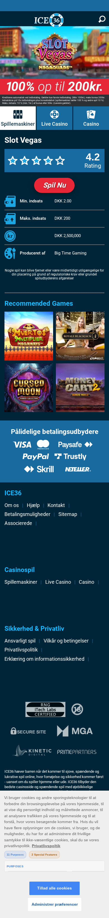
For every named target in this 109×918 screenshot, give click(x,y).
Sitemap (67, 514)
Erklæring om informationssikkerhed (44, 659)
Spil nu (54, 185)
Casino (91, 124)
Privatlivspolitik (21, 650)
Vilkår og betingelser (66, 641)
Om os (11, 505)
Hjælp (33, 505)
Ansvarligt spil (19, 641)
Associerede (18, 523)
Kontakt (56, 505)
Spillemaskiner (18, 124)
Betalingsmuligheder (27, 514)
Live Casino (54, 124)
